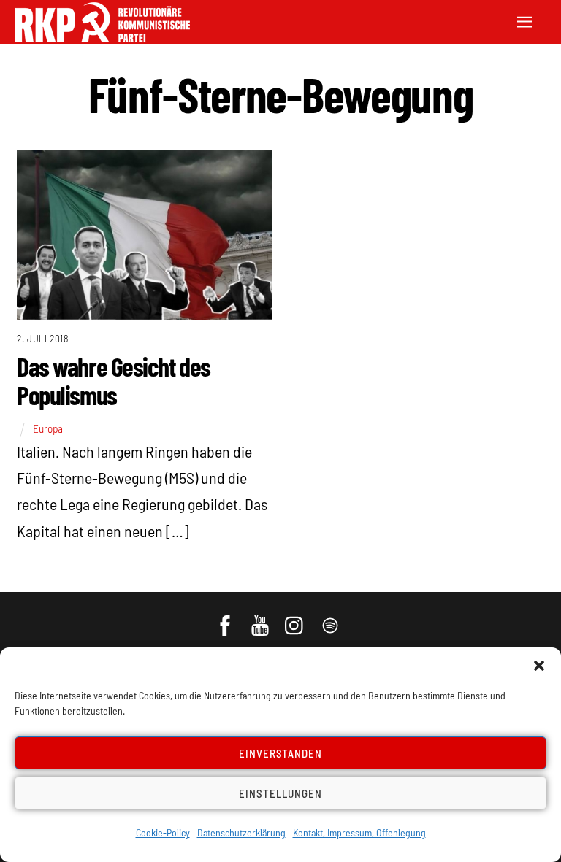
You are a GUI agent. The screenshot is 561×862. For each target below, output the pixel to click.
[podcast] (331, 618)
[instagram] (296, 618)
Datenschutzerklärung (241, 832)
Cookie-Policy (163, 832)
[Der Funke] (102, 37)
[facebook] (226, 618)
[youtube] (261, 618)
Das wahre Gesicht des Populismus (113, 380)
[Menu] (524, 20)
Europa (48, 428)
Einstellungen (280, 793)
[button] (539, 665)
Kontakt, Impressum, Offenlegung (359, 832)
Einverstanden (281, 753)
